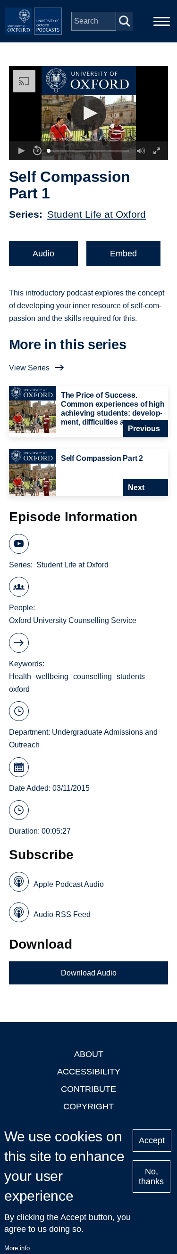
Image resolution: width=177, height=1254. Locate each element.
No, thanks (151, 1176)
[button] (88, 113)
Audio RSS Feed (62, 914)
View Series (29, 368)
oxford (19, 689)
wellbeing (52, 676)
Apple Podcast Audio (69, 884)
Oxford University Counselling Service (72, 620)
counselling (92, 676)
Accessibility (88, 1071)
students (131, 676)
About (88, 1054)
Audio (43, 253)
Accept (152, 1140)
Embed (123, 253)
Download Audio (89, 973)
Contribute (88, 1089)
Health (20, 676)
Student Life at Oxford (96, 214)
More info (17, 1248)
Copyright (88, 1106)
